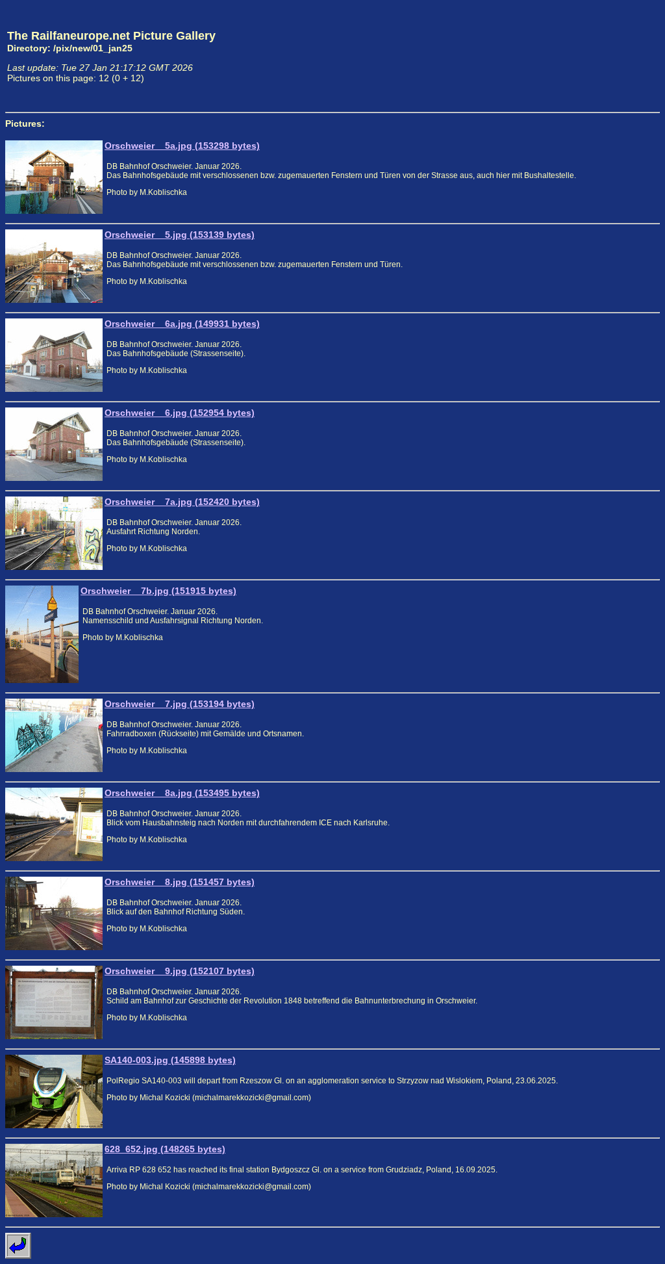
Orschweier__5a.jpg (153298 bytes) (182, 145)
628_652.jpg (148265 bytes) (165, 1149)
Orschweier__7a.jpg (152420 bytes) (182, 502)
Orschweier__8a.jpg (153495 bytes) (182, 793)
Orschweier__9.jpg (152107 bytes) (180, 971)
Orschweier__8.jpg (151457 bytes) (180, 882)
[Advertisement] (599, 56)
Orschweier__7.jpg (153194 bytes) (180, 704)
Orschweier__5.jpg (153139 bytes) (180, 234)
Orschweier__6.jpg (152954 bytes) (180, 412)
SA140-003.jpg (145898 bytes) (170, 1060)
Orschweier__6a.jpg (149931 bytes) (182, 323)
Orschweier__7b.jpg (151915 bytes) (158, 591)
